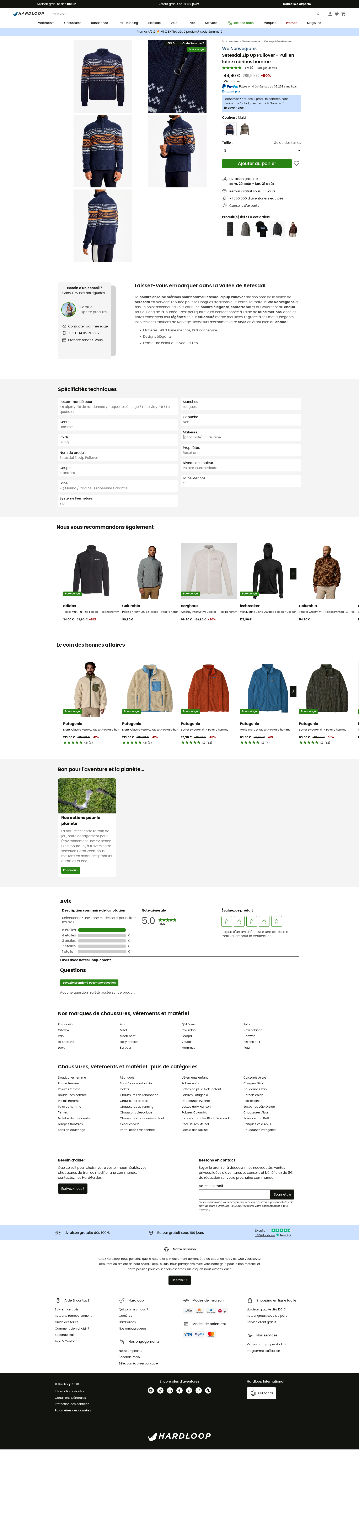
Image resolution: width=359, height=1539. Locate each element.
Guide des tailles (287, 142)
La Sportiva (66, 1042)
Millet (123, 1030)
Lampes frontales (70, 1124)
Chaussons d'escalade (136, 1112)
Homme (233, 41)
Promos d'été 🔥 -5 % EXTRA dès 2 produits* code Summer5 (180, 31)
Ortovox (63, 1030)
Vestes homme (251, 41)
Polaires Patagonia (195, 1095)
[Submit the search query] (319, 15)
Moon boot (127, 1036)
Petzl (246, 1047)
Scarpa (187, 1036)
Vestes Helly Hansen (196, 1106)
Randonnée (99, 23)
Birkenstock (251, 1042)
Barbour (125, 1047)
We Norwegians (239, 49)
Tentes (63, 1112)
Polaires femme (69, 1089)
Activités (211, 23)
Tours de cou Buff (256, 1118)
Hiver (191, 23)
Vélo (174, 23)
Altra (123, 1024)
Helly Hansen (129, 1042)
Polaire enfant (192, 1083)
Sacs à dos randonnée (136, 1083)
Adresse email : (212, 1186)
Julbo (247, 1024)
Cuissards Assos (254, 1077)
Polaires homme (69, 1106)
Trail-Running (128, 23)
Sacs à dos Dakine (195, 1130)
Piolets (124, 1089)
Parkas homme (69, 1101)
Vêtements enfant (195, 1077)
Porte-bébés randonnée (137, 1130)
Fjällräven (188, 1024)
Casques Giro (253, 1083)
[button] (102, 76)
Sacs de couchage (71, 1130)
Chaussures (72, 23)
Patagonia (65, 1024)
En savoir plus (234, 107)
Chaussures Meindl (195, 1124)
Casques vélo (129, 1124)
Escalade (154, 23)
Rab (61, 1036)
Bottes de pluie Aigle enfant (201, 1089)
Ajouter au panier (257, 163)
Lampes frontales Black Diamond (205, 1118)
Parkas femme (68, 1083)
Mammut (188, 1047)
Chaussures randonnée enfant (142, 1118)
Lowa (61, 1047)
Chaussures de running (136, 1106)
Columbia (188, 1030)
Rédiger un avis (267, 68)
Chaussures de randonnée (139, 1095)
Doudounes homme (72, 1095)
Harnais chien (253, 1095)
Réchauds (127, 1077)
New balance (252, 1030)
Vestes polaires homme (277, 41)
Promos (291, 23)
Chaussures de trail (134, 1101)
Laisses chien (252, 1101)
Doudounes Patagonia (259, 1130)
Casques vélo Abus (257, 1124)
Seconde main (243, 23)
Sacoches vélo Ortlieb (259, 1106)
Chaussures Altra (255, 1112)
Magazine (314, 23)
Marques (270, 23)
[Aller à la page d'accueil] (225, 41)
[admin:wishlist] (296, 163)
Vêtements (46, 23)
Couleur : (234, 117)
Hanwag (249, 1036)
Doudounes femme (72, 1077)
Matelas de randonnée (74, 1118)
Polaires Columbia (194, 1112)
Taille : (227, 142)
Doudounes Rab (255, 1089)
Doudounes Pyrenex (196, 1101)
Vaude (186, 1042)
